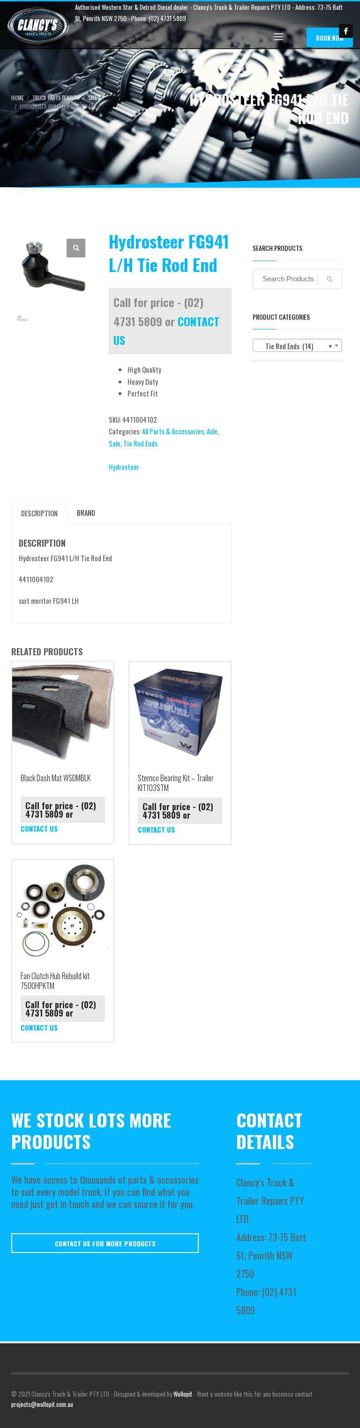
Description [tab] (39, 513)
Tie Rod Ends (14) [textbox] (294, 346)
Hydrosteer (124, 466)
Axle (212, 431)
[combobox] (297, 345)
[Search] (329, 279)
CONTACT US (39, 828)
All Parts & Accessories (173, 431)
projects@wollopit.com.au (42, 1404)
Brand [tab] (86, 512)
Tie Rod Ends (140, 443)
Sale (114, 443)
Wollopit (182, 1394)
